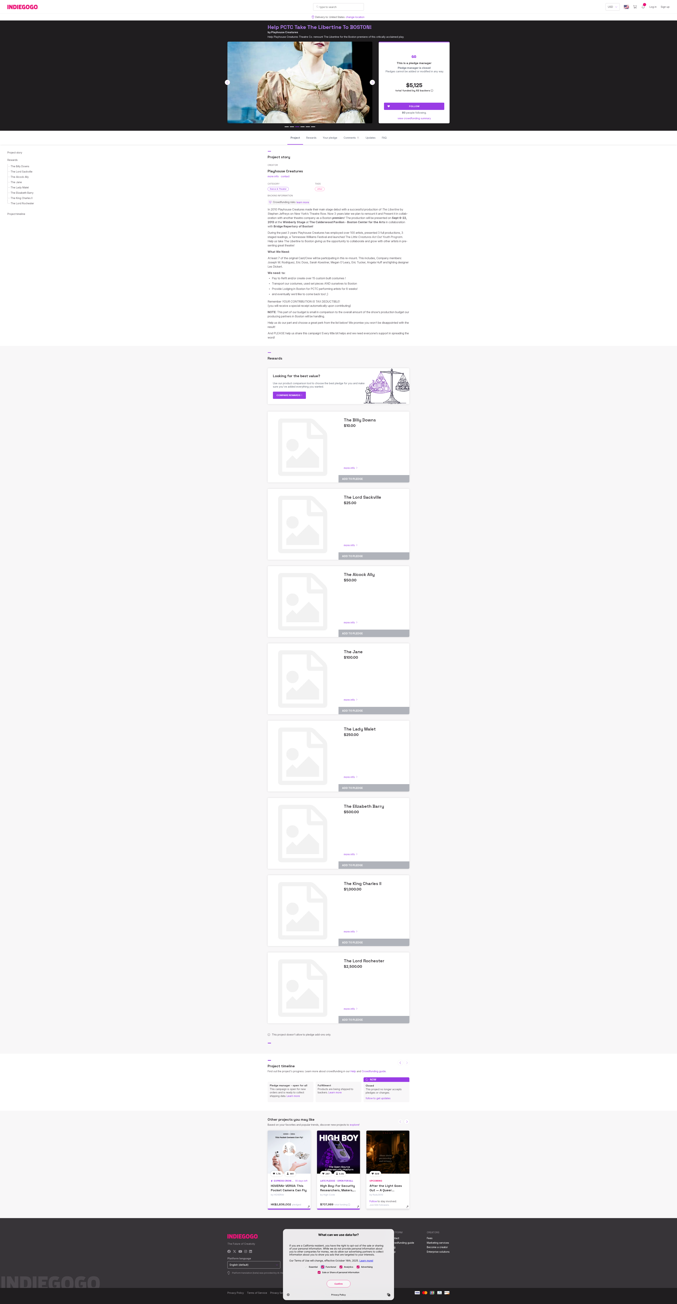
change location (355, 17)
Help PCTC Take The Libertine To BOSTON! (320, 27)
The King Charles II (21, 198)
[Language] (626, 7)
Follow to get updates (378, 1098)
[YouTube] (240, 1252)
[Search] (317, 7)
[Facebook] (229, 1252)
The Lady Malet (20, 187)
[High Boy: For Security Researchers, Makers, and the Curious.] (338, 1152)
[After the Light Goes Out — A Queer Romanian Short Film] (387, 1152)
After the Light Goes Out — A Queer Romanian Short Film (386, 1190)
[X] (234, 1252)
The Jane (16, 182)
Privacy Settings (279, 1292)
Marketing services (438, 1242)
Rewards (12, 159)
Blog (392, 1247)
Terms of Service (257, 1292)
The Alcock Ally (20, 176)
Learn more (293, 1095)
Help (353, 1071)
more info (273, 176)
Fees (429, 1238)
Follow (414, 106)
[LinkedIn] (250, 1252)
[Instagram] (245, 1252)
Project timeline (16, 213)
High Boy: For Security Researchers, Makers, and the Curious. (337, 1190)
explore (354, 1124)
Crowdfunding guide (374, 1071)
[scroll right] (372, 82)
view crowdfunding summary (414, 118)
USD (610, 6)
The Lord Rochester (22, 203)
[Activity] (643, 7)
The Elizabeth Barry (22, 192)
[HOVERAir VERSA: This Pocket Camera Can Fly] (289, 1152)
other (319, 189)
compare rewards (288, 395)
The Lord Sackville (21, 171)
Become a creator (437, 1247)
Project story (14, 152)
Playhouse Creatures (284, 32)
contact (285, 176)
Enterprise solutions (438, 1251)
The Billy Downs (20, 166)
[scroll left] (227, 82)
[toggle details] (310, 1208)
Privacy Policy (235, 1292)
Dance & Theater (278, 189)
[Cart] (635, 7)
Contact (394, 1238)
